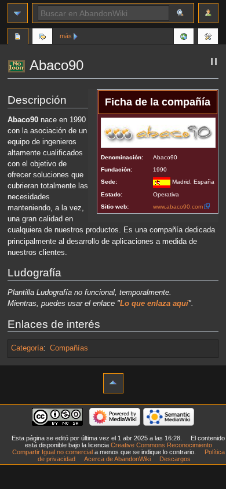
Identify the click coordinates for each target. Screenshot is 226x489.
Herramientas (208, 37)
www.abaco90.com (178, 206)
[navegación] (18, 13)
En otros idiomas (184, 37)
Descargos (175, 458)
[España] (161, 181)
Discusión (42, 37)
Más (66, 35)
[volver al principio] (113, 383)
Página (18, 37)
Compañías (69, 348)
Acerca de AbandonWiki (117, 458)
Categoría (27, 348)
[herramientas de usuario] (208, 13)
